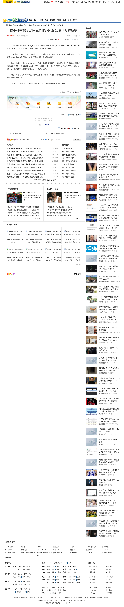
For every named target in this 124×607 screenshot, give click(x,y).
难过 (49, 107)
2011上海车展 (41, 550)
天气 (48, 580)
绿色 (78, 580)
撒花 (38, 107)
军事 (48, 566)
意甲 (19, 581)
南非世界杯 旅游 (68, 177)
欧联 (25, 584)
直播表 (29, 566)
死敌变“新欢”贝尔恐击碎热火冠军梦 (59, 216)
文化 (64, 580)
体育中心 (8, 563)
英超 (14, 581)
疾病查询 (92, 580)
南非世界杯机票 (68, 167)
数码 (48, 582)
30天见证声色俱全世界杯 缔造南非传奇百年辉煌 (23, 216)
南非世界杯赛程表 (69, 174)
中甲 (25, 574)
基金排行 (109, 566)
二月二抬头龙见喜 (15, 133)
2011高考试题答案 (11, 553)
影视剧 (75, 572)
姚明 (24, 569)
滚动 (28, 592)
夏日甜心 (24, 547)
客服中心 (54, 598)
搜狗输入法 (93, 566)
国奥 (19, 577)
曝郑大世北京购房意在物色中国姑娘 (59, 213)
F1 (14, 592)
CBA (14, 569)
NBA (14, 566)
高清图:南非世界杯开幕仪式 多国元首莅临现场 (24, 155)
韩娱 (69, 569)
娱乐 (61, 2)
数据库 (52, 20)
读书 (69, 580)
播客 (93, 2)
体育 (55, 2)
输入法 (49, 593)
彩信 (64, 590)
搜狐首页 (47, 2)
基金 (57, 569)
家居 (81, 2)
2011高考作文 (74, 553)
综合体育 (7, 589)
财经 (67, 2)
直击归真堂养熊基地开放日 (55, 133)
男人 (57, 582)
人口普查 (105, 550)
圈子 (48, 587)
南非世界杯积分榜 (69, 171)
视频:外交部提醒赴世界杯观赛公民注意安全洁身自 (26, 174)
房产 (77, 2)
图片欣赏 (109, 580)
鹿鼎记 (49, 590)
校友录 (78, 582)
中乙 (30, 574)
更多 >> (37, 219)
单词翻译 (109, 582)
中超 (14, 574)
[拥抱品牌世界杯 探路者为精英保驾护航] (15, 233)
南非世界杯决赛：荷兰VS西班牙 (39, 25)
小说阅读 (109, 593)
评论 (41, 20)
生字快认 (92, 593)
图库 (36, 20)
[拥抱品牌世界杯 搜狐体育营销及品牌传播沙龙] (34, 233)
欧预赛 (15, 584)
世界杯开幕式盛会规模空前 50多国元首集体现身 (25, 161)
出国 (69, 577)
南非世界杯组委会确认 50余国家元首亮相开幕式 (25, 171)
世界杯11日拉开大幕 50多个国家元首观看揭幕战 (25, 158)
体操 (25, 589)
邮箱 (53, 587)
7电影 (39, 547)
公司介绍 (86, 598)
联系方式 (61, 598)
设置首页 (17, 598)
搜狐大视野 (105, 547)
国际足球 (7, 581)
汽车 (73, 2)
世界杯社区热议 (53, 189)
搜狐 (43, 563)
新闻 (52, 2)
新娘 (53, 577)
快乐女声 (56, 547)
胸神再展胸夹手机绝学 (71, 192)
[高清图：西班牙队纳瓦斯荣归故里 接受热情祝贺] (72, 233)
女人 (85, 2)
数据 (30, 584)
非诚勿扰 (89, 550)
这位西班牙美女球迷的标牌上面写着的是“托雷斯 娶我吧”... (32, 198)
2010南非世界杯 (68, 164)
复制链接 (66, 40)
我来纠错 (78, 92)
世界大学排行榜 (107, 553)
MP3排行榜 (109, 577)
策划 (46, 20)
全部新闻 (100, 598)
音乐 (74, 569)
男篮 (19, 569)
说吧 (59, 593)
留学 (74, 577)
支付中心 (32, 598)
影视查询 (92, 569)
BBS (108, 2)
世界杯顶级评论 (12, 189)
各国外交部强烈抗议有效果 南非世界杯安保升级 (25, 152)
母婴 (48, 577)
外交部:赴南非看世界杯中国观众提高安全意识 (24, 167)
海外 (28, 581)
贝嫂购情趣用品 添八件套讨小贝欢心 (60, 207)
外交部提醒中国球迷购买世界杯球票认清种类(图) (25, 164)
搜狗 (119, 2)
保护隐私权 (68, 598)
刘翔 (24, 592)
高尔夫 (18, 592)
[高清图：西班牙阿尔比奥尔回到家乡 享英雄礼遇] (53, 233)
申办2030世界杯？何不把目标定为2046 (61, 210)
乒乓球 (15, 589)
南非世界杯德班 (68, 152)
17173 (65, 563)
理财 (53, 569)
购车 (48, 572)
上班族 (72, 547)
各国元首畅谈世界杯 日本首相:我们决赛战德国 (24, 148)
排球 (20, 589)
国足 (14, 577)
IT (70, 2)
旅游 (43, 580)
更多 (77, 115)
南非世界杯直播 (68, 158)
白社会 (72, 115)
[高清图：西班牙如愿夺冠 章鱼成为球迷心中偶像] (15, 251)
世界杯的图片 (67, 148)
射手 (69, 20)
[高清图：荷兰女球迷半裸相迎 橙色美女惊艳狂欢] (34, 251)
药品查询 (109, 569)
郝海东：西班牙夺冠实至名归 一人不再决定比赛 (23, 210)
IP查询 (108, 572)
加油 (28, 107)
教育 (64, 577)
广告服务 (47, 598)
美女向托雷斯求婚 (29, 192)
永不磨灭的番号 (10, 547)
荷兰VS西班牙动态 (57, 25)
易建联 (29, 569)
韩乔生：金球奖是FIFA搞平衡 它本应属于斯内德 (23, 213)
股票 (48, 569)
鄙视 (59, 107)
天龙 (43, 590)
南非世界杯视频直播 (69, 161)
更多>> (78, 265)
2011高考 (89, 553)
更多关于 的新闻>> (46, 180)
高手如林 (72, 550)
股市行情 (92, 577)
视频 (89, 2)
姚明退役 (24, 550)
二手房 (58, 572)
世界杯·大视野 (12, 225)
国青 (23, 577)
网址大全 (92, 582)
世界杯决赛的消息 (69, 155)
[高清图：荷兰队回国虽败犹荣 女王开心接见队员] (72, 251)
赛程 (59, 20)
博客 (104, 2)
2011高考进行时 (91, 547)
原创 (74, 580)
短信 (54, 590)
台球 (30, 589)
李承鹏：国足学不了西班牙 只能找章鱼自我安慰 (23, 207)
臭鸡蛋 (70, 107)
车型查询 (109, 587)
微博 (96, 2)
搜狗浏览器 (93, 587)
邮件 (100, 2)
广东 (62, 587)
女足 (28, 577)
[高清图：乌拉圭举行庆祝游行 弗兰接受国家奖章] (53, 251)
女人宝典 (109, 590)
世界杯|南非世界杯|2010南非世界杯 (15, 25)
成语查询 (92, 572)
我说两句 (114, 2)
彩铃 (59, 590)
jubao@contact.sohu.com (70, 603)
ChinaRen (49, 563)
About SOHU (77, 598)
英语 (78, 577)
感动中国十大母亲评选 (28, 553)
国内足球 (7, 574)
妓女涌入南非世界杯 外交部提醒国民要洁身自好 (25, 177)
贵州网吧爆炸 (57, 553)
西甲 (23, 581)
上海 (58, 587)
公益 (53, 566)
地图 (54, 593)
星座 (57, 577)
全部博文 (107, 598)
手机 (53, 582)
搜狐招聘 (40, 598)
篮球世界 (7, 566)
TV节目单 (92, 590)
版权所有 (83, 600)
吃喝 (57, 580)
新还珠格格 (8, 550)
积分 (64, 20)
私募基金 (56, 550)
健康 (53, 580)
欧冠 (20, 584)
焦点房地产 (58, 563)
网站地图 (93, 598)
